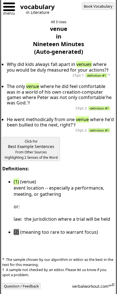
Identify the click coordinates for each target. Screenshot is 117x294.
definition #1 (96, 75)
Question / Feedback (21, 286)
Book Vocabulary (98, 6)
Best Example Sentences (31, 149)
